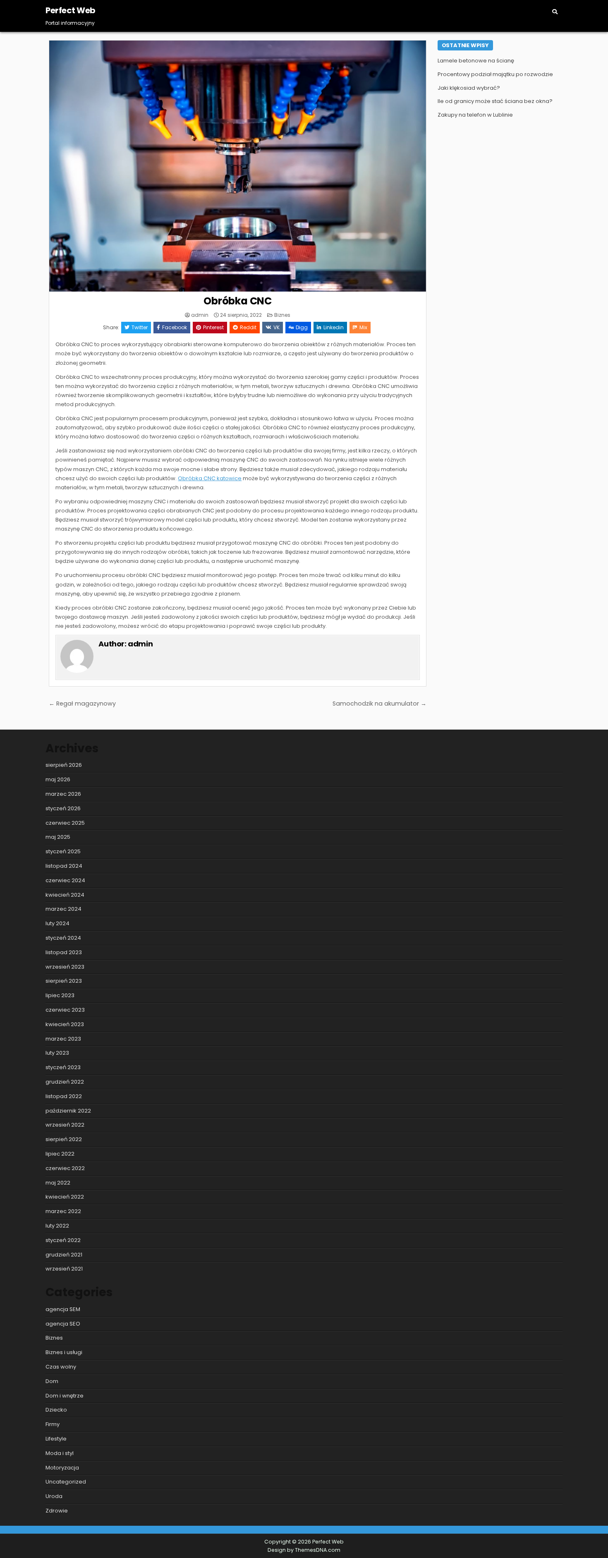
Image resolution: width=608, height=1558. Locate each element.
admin (199, 315)
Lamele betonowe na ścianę (476, 61)
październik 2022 (68, 1111)
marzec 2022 (63, 1211)
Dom (51, 1381)
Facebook (174, 327)
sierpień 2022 (63, 1139)
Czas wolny (60, 1367)
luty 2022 (57, 1226)
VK (276, 327)
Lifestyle (56, 1439)
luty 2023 (57, 1053)
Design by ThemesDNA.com (304, 1549)
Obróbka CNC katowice (210, 478)
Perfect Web (70, 10)
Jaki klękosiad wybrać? (469, 88)
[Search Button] (555, 11)
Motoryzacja (62, 1468)
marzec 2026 (63, 794)
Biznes (282, 314)
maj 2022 (57, 1183)
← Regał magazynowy (82, 703)
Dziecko (56, 1410)
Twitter (140, 327)
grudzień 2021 (63, 1255)
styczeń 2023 (63, 1067)
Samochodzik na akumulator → (379, 703)
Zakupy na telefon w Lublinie (475, 115)
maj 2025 (57, 837)
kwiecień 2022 (64, 1197)
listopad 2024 (63, 866)
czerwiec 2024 (65, 880)
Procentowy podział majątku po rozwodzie (495, 74)
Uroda (53, 1496)
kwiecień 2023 (64, 1024)
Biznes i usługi (63, 1352)
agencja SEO (62, 1324)
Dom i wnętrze (64, 1396)
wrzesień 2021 (64, 1269)
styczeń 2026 (63, 808)
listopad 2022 (63, 1096)
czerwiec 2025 (65, 823)
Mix (363, 327)
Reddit (248, 327)
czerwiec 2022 (65, 1168)
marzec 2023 (63, 1039)
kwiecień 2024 (64, 895)
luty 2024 (57, 923)
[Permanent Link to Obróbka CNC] (237, 166)
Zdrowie (56, 1511)
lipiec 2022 (59, 1154)
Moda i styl (59, 1453)
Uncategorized (65, 1482)
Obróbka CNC (237, 301)
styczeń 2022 (63, 1240)
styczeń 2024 (63, 938)
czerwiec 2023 (65, 1010)
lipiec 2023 (59, 995)
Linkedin (333, 327)
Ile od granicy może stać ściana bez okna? (495, 101)
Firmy (52, 1424)
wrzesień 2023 (64, 967)
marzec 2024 (63, 909)
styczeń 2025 (63, 851)
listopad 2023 (63, 952)
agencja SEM (62, 1309)
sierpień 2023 (63, 981)
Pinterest (213, 327)
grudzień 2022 (64, 1082)
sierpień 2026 (63, 765)
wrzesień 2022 (64, 1125)
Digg (302, 327)
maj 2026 (57, 779)
